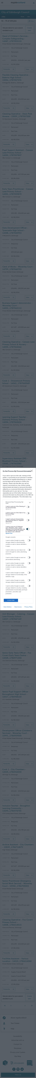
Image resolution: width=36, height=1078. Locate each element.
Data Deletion (8, 607)
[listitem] (18, 502)
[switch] (27, 507)
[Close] (32, 471)
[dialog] (18, 539)
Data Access (18, 607)
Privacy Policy (28, 607)
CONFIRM (11, 600)
